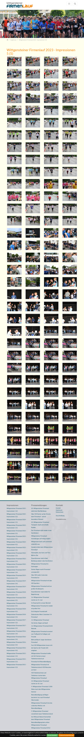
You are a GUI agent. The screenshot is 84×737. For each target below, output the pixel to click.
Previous (3, 24)
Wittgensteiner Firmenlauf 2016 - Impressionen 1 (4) (17, 632)
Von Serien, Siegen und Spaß (39, 623)
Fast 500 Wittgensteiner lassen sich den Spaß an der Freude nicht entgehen (41, 647)
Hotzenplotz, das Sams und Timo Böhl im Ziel (40, 554)
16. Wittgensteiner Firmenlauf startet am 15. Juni (40, 598)
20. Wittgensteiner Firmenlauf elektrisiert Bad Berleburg (40, 510)
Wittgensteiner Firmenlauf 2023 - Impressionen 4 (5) (17, 543)
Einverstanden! (52, 735)
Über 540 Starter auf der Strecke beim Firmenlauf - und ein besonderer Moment (41, 516)
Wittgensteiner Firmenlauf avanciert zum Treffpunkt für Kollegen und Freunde (42, 634)
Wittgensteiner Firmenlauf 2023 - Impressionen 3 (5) (17, 537)
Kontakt (58, 508)
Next (81, 24)
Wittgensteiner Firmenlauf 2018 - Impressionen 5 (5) (17, 616)
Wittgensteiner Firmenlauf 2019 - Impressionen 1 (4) (17, 571)
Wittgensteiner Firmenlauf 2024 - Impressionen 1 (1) (17, 521)
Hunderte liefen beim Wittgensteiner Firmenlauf (42, 548)
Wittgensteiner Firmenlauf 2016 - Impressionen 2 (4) (17, 638)
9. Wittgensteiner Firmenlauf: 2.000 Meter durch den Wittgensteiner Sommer (41, 689)
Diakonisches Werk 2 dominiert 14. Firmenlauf (41, 616)
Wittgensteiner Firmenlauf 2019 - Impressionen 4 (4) (17, 588)
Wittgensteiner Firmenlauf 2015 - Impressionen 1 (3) (17, 655)
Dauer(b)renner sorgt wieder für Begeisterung (40, 593)
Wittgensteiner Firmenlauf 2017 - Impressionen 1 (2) (17, 621)
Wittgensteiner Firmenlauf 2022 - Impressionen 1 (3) (17, 554)
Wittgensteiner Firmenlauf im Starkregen (39, 565)
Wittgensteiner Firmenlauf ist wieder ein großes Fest (42, 607)
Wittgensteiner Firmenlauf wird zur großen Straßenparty (41, 587)
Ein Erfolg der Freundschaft (39, 611)
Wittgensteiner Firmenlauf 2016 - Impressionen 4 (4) (17, 649)
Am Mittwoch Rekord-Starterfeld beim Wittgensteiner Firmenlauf (41, 718)
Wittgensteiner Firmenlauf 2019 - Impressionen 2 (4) (17, 577)
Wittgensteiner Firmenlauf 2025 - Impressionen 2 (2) (17, 515)
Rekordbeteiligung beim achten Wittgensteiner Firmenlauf (40, 724)
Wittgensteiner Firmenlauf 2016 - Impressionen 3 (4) (17, 643)
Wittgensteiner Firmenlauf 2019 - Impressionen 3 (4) (17, 582)
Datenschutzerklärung (66, 735)
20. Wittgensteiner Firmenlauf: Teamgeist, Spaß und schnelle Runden (40, 524)
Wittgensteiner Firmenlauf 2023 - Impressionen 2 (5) (17, 532)
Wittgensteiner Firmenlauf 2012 (40, 728)
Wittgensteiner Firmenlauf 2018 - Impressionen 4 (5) (17, 610)
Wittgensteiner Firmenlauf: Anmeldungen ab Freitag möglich (40, 537)
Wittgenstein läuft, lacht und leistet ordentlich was (41, 543)
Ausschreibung (60, 515)
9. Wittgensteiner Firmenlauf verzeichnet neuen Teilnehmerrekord (42, 712)
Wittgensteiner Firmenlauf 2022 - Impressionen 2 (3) (17, 560)
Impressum (59, 510)
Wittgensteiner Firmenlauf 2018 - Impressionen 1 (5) (17, 593)
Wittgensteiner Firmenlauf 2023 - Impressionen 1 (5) (17, 526)
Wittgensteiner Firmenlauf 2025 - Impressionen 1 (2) (17, 510)
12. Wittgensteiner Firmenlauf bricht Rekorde (42, 627)
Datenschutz (59, 512)
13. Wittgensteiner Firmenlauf (40, 620)
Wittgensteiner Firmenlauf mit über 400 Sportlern (41, 582)
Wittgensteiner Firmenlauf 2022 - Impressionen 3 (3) (17, 565)
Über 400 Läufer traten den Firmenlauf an (39, 576)
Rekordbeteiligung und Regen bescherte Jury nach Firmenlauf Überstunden (40, 697)
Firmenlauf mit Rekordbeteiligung (41, 661)
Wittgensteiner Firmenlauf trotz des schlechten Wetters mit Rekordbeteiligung (41, 705)
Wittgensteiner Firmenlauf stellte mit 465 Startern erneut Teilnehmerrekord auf (41, 656)
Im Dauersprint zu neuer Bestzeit (41, 603)
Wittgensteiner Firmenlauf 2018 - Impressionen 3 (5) (17, 604)
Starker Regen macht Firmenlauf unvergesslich (40, 571)
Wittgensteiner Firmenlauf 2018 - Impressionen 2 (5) (17, 599)
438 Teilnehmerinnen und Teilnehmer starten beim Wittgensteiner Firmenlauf (39, 675)
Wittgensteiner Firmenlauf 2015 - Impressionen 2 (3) (17, 660)
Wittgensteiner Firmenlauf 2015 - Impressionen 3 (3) (17, 666)
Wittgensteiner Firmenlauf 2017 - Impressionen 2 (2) (17, 627)
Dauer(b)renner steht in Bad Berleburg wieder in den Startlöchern (42, 559)
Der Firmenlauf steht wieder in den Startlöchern (41, 532)
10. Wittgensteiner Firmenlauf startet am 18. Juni (40, 682)
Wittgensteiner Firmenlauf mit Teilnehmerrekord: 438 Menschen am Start (41, 667)
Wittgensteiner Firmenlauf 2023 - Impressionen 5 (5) (17, 549)
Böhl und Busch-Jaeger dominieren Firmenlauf (41, 641)
